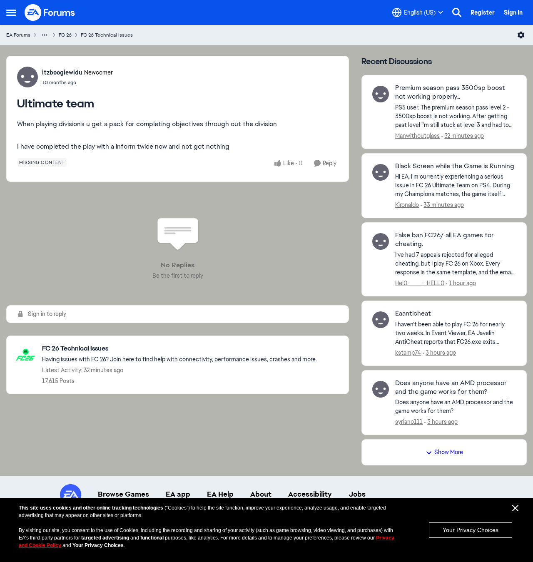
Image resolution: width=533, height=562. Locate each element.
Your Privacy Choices (470, 530)
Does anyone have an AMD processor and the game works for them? (451, 387)
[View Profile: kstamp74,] (380, 319)
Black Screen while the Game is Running (454, 166)
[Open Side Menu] (11, 12)
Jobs (357, 494)
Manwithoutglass (417, 135)
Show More (448, 452)
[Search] (457, 12)
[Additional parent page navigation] (45, 35)
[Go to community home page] (50, 12)
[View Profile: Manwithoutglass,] (380, 94)
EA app (178, 494)
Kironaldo (407, 205)
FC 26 (65, 35)
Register (483, 12)
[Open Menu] (521, 35)
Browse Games (123, 494)
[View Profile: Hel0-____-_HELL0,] (380, 241)
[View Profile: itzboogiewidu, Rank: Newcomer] (27, 77)
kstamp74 (408, 352)
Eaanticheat (413, 313)
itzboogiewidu (62, 72)
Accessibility (310, 494)
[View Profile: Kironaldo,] (380, 172)
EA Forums (18, 35)
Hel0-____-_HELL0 (419, 283)
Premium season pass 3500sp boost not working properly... (450, 92)
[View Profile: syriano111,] (380, 389)
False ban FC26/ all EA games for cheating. (444, 239)
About (260, 494)
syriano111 (409, 421)
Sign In (513, 12)
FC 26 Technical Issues (107, 35)
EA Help (220, 494)
